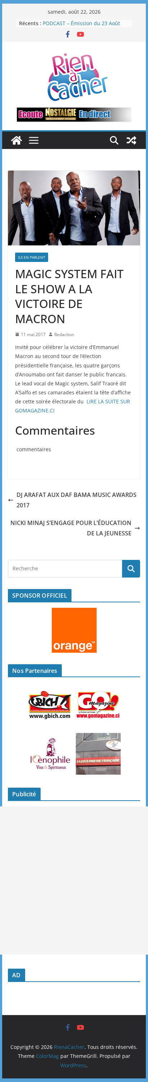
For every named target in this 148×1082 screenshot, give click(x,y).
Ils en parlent (31, 257)
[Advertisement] (74, 880)
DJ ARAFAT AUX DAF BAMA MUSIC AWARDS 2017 (77, 500)
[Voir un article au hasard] (131, 140)
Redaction (64, 334)
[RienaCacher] (16, 140)
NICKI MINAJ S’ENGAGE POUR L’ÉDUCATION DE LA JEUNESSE (70, 528)
